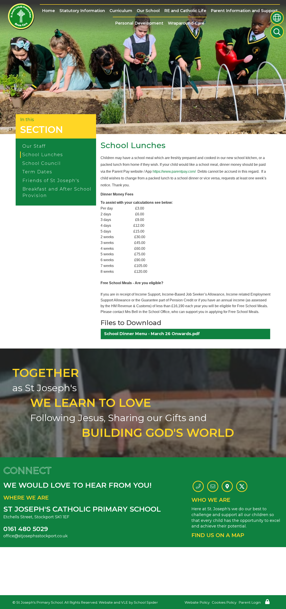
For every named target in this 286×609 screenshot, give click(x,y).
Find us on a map (217, 535)
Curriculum (120, 10)
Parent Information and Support (244, 10)
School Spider (146, 602)
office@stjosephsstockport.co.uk (35, 535)
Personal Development (139, 23)
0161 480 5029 (25, 529)
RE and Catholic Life (185, 10)
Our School (148, 10)
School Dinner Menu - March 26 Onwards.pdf (152, 333)
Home (48, 10)
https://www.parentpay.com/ (174, 171)
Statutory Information (82, 10)
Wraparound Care (186, 23)
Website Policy (197, 602)
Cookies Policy (224, 602)
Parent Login (250, 602)
